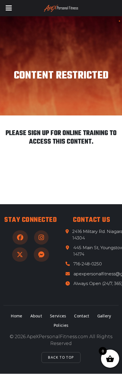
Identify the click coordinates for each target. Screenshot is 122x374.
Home (16, 316)
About (36, 316)
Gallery (104, 316)
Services (58, 316)
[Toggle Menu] (8, 8)
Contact (81, 316)
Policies (61, 325)
